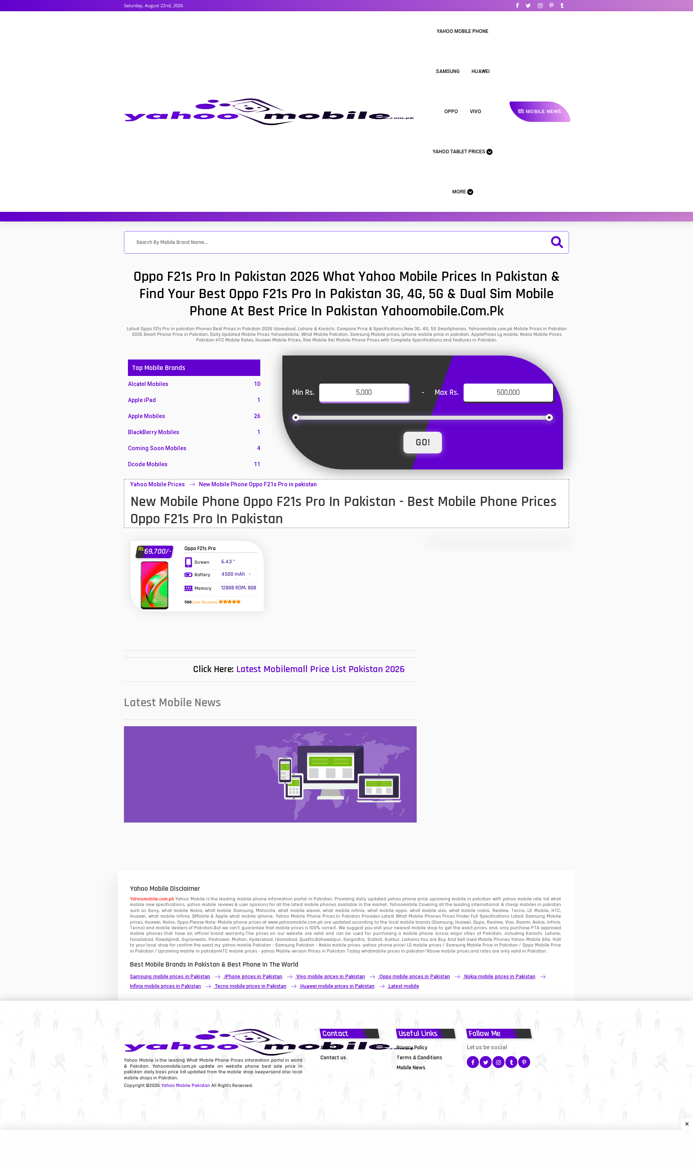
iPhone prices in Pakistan (253, 976)
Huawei (481, 71)
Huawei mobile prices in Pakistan (337, 986)
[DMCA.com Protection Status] (340, 1067)
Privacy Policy (412, 1047)
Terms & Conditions (419, 1057)
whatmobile (373, 951)
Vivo (475, 111)
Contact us (333, 1057)
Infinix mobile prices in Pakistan (165, 986)
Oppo (451, 111)
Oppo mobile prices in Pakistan (414, 976)
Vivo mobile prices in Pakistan (330, 976)
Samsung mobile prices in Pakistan (170, 976)
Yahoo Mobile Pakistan (185, 1086)
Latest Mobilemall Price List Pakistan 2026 (320, 669)
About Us (331, 1047)
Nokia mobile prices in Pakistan (499, 976)
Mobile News (543, 111)
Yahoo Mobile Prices (157, 484)
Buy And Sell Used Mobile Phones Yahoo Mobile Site (494, 939)
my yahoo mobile (233, 945)
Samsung (448, 71)
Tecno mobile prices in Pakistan (250, 986)
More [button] (459, 192)
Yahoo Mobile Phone (462, 31)
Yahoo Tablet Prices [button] (459, 151)
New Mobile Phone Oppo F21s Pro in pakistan (258, 484)
